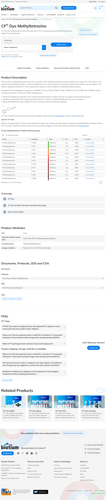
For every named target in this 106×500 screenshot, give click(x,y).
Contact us (4, 56)
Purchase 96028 (89, 143)
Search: (84, 135)
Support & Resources (27, 14)
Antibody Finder (68, 8)
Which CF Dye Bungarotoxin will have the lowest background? (27, 344)
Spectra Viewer (71, 14)
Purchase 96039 (89, 175)
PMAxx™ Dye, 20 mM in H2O (10, 478)
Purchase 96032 (89, 157)
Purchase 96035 (89, 168)
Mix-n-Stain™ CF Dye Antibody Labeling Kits (11, 469)
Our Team (83, 471)
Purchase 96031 (89, 153)
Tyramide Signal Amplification (63, 474)
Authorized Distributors (87, 480)
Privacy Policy (88, 490)
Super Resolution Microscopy (62, 468)
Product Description (24, 68)
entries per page (12, 135)
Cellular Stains (58, 471)
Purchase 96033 (89, 160)
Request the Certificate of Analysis (12, 299)
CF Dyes (57, 465)
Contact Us (60, 14)
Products (4, 14)
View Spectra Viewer (85, 30)
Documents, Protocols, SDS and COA (67, 68)
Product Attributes (42, 68)
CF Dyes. (48, 126)
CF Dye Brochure (83, 126)
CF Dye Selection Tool (34, 474)
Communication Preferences (74, 490)
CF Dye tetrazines (57, 116)
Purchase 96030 (89, 150)
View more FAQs (7, 380)
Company (83, 465)
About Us (40, 14)
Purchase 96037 (89, 178)
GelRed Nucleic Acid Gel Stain (10, 465)
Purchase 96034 (89, 164)
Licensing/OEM (51, 14)
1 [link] (100, 182)
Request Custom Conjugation (88, 34)
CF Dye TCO (78, 116)
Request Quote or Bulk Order (48, 55)
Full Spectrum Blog (33, 465)
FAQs (87, 68)
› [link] (103, 182)
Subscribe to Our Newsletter (73, 433)
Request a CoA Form (34, 477)
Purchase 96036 (89, 171)
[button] (99, 8)
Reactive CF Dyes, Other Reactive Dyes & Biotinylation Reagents (19, 19)
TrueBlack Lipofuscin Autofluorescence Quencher (13, 474)
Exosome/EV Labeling (60, 477)
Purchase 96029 (89, 146)
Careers (82, 477)
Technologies (14, 14)
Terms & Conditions (99, 490)
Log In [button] (103, 1)
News (82, 474)
